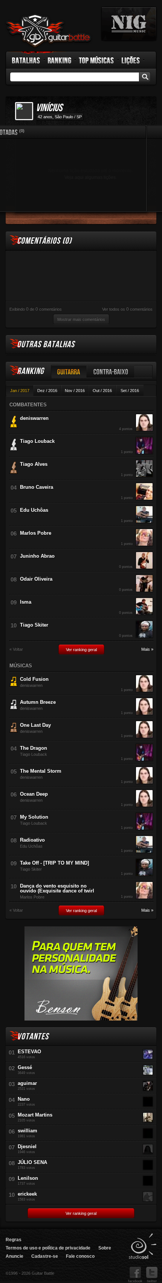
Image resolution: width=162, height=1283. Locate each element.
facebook (135, 1281)
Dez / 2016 (47, 390)
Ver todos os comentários (127, 309)
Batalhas (26, 60)
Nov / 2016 (75, 390)
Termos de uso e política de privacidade (48, 1248)
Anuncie (14, 1256)
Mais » (147, 649)
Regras (13, 1239)
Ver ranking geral (81, 649)
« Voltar (16, 649)
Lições (131, 60)
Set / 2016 (130, 390)
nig (128, 24)
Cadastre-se (44, 1256)
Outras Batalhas (46, 344)
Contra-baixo (110, 371)
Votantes (33, 1036)
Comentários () (44, 240)
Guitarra (69, 371)
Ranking (60, 60)
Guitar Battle (48, 31)
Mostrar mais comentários (81, 319)
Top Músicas (97, 60)
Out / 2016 (102, 390)
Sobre (104, 1248)
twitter (152, 1281)
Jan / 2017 (19, 390)
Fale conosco (80, 1256)
